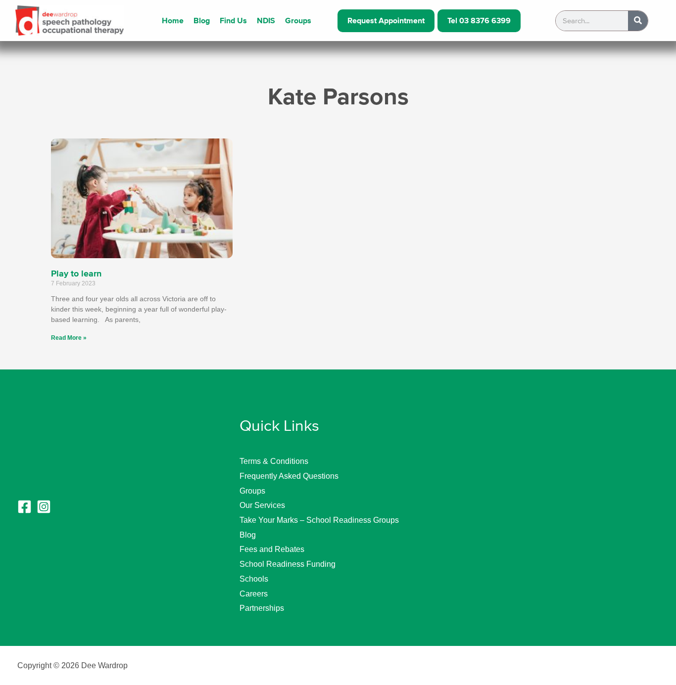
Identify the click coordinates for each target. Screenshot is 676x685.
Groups (298, 21)
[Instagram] (44, 507)
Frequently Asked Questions (289, 476)
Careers (254, 594)
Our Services (262, 505)
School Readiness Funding (288, 564)
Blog (201, 21)
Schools (254, 579)
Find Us (233, 21)
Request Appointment (386, 21)
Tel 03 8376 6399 (479, 21)
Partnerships (262, 608)
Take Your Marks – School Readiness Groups (319, 520)
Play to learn (76, 273)
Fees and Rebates (272, 549)
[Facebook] (24, 507)
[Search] (638, 21)
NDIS (266, 21)
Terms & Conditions (274, 461)
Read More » (69, 337)
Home (173, 21)
